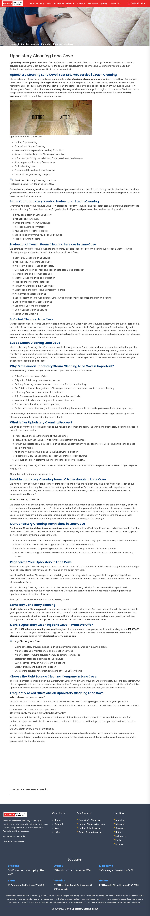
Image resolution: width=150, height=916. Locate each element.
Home (57, 820)
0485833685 (138, 3)
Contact (58, 824)
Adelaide (70, 3)
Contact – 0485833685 (13, 841)
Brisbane (81, 3)
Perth (49, 3)
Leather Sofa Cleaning (90, 828)
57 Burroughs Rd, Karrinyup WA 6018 (26, 885)
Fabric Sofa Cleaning (89, 820)
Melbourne (93, 3)
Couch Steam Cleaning (90, 832)
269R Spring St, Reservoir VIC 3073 (116, 870)
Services (34, 3)
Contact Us (115, 3)
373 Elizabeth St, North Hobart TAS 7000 (119, 885)
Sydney (103, 3)
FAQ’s (57, 832)
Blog (42, 3)
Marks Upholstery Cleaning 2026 (81, 908)
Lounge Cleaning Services (92, 824)
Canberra (59, 3)
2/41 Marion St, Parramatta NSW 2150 (72, 870)
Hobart (118, 832)
